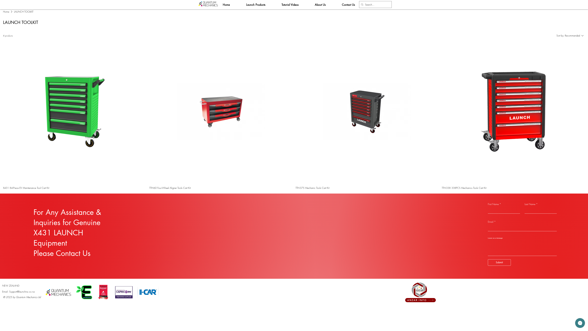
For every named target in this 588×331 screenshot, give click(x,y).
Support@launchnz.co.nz (22, 291)
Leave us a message (495, 238)
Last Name (530, 204)
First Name (493, 204)
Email (490, 222)
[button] (261, 4)
